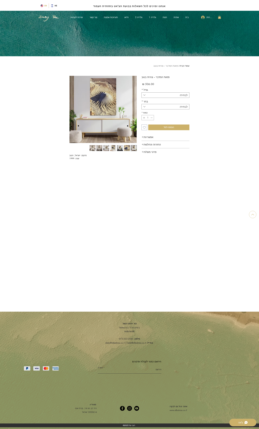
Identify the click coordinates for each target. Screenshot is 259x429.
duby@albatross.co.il (115, 342)
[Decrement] (152, 117)
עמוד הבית (184, 66)
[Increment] (144, 117)
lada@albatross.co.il (136, 342)
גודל (145, 89)
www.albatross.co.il (178, 410)
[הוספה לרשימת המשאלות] (144, 127)
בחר (145, 101)
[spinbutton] (148, 117)
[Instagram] (129, 408)
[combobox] (165, 95)
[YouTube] (136, 408)
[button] (219, 17)
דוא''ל (100, 368)
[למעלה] (252, 214)
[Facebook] (122, 408)
